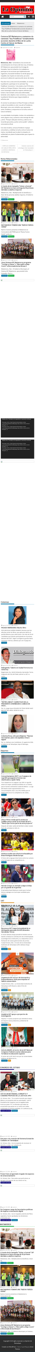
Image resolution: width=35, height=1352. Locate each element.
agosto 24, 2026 (6, 1136)
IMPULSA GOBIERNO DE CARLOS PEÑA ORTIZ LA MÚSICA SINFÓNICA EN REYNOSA (8, 149)
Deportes (4, 794)
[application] (17, 427)
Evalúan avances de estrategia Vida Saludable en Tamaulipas (26, 148)
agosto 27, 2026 (6, 222)
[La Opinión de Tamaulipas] (17, 13)
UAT (9, 949)
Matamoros (5, 140)
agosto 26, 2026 (6, 1047)
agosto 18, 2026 (6, 1207)
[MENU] (33, 16)
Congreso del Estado (5, 1110)
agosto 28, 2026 (6, 184)
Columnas (4, 642)
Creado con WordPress (9, 1347)
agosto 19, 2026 (6, 1171)
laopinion (17, 47)
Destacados (4, 199)
